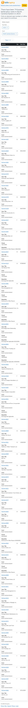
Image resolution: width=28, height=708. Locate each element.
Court (3, 31)
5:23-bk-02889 (5, 105)
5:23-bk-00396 (5, 523)
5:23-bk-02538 (5, 116)
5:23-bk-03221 (5, 488)
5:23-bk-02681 (5, 283)
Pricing (24, 5)
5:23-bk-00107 (5, 252)
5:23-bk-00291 (5, 324)
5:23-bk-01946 (5, 690)
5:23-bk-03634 (5, 47)
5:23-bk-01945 (5, 656)
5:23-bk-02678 (5, 304)
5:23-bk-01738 (5, 197)
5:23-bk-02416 (5, 598)
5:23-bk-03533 (5, 543)
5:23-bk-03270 (5, 477)
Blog (6, 706)
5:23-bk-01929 (5, 667)
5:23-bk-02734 (5, 128)
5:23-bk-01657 (5, 387)
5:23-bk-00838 (5, 431)
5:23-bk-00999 (5, 70)
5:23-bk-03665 (5, 93)
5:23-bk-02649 (5, 151)
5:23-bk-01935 (5, 632)
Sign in (19, 5)
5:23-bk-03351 (5, 465)
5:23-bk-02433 (5, 609)
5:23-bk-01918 (5, 376)
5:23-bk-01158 (5, 208)
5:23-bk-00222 (5, 58)
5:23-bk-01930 (5, 644)
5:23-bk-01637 (5, 185)
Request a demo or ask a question (9, 5)
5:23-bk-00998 (5, 81)
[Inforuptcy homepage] (8, 2)
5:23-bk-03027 (5, 419)
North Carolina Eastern (9, 34)
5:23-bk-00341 (5, 399)
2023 (4, 27)
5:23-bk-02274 (5, 621)
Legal (17, 706)
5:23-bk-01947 (5, 679)
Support (9, 706)
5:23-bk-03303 (5, 364)
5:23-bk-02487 (5, 139)
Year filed (4, 25)
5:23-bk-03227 (5, 220)
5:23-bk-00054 (5, 344)
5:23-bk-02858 (5, 575)
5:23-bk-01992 (5, 162)
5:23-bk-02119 (5, 263)
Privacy (13, 706)
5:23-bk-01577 (5, 500)
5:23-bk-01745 (5, 174)
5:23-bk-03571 (5, 586)
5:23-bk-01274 (5, 555)
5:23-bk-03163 (5, 511)
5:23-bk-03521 (5, 442)
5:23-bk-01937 (5, 231)
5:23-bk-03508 (5, 454)
